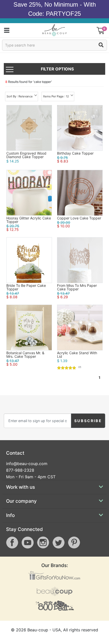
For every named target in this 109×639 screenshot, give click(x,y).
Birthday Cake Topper (75, 153)
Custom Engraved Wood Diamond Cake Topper (26, 155)
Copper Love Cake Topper (79, 218)
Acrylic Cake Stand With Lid (77, 354)
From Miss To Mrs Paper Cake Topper (77, 287)
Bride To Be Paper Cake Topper (26, 287)
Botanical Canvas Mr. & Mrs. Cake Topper (25, 354)
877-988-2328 (20, 470)
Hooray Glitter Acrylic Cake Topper (28, 220)
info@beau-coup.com (26, 463)
